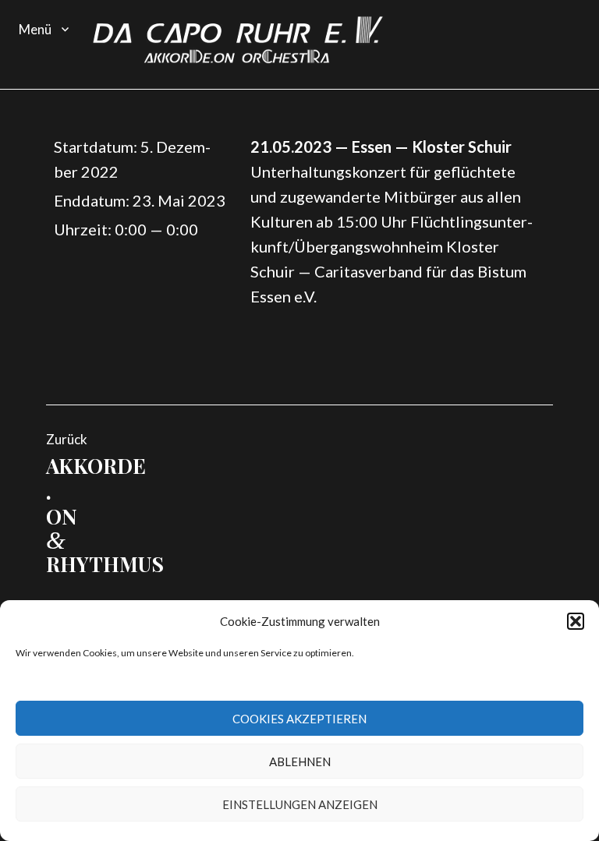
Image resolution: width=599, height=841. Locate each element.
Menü (35, 29)
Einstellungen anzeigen (299, 804)
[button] (575, 621)
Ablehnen (300, 761)
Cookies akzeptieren (299, 719)
